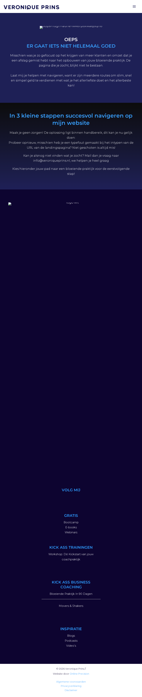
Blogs (71, 635)
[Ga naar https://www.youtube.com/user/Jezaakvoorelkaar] (62, 498)
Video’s (71, 645)
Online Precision (79, 673)
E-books (71, 527)
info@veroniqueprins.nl (51, 160)
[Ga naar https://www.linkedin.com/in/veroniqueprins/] (71, 498)
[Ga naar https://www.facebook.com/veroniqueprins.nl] (89, 498)
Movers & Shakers (71, 606)
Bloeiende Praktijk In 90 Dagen (71, 594)
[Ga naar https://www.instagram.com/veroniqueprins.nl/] (53, 498)
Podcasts (71, 640)
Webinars (71, 532)
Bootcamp (71, 522)
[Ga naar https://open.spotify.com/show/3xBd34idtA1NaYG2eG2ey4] (80, 498)
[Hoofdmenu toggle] (134, 6)
